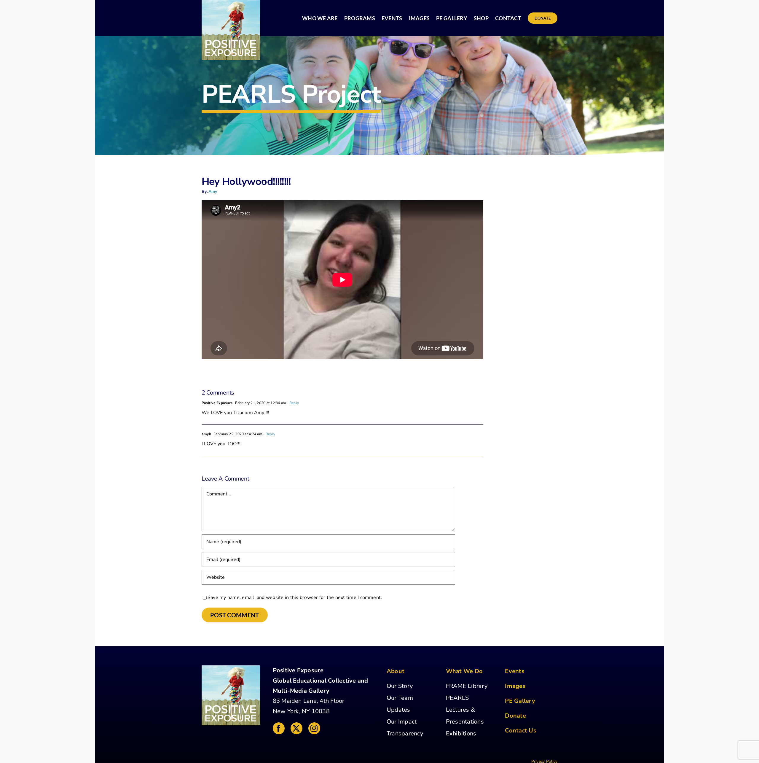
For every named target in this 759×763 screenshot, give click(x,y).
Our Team (400, 698)
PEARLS (457, 698)
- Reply (292, 402)
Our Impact (402, 722)
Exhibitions (461, 733)
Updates (398, 710)
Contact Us (520, 731)
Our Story (400, 686)
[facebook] (279, 728)
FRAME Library (466, 686)
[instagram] (314, 728)
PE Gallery (520, 701)
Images (515, 686)
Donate (515, 716)
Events (514, 671)
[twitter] (296, 728)
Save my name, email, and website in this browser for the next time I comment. (295, 597)
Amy (212, 191)
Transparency (405, 733)
